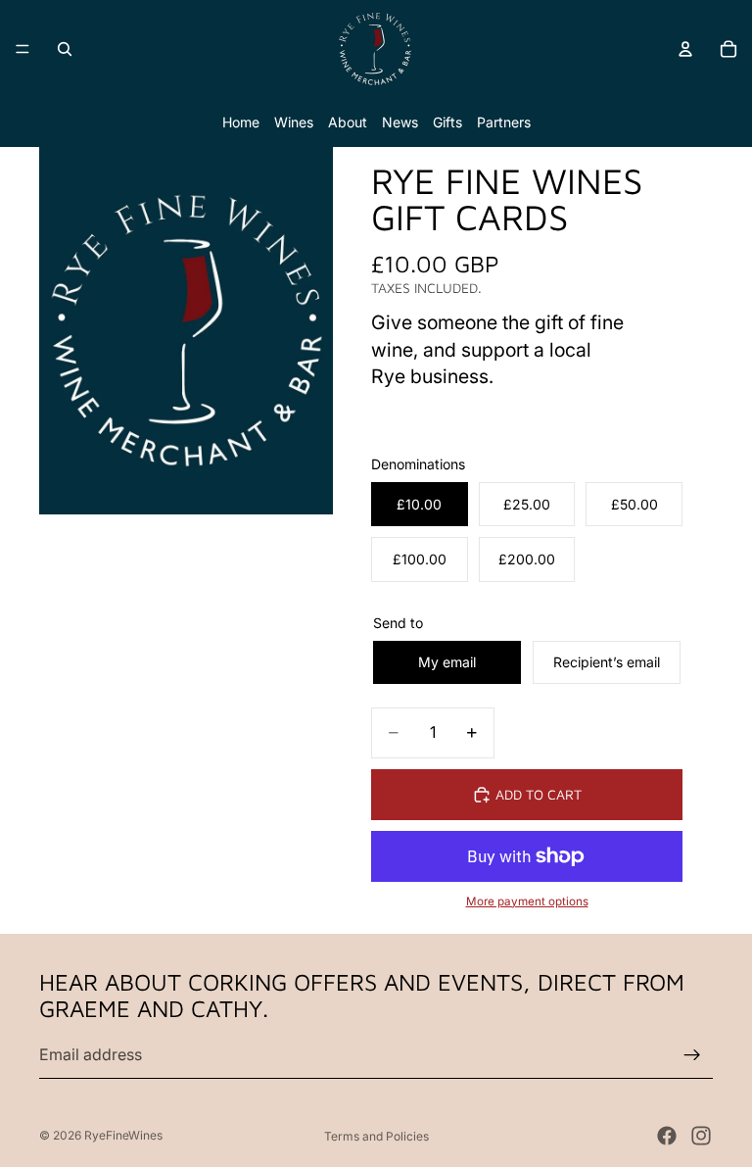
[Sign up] (692, 1055)
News (400, 122)
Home (240, 122)
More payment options (527, 901)
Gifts (447, 122)
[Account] (685, 49)
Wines (293, 122)
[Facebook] (667, 1135)
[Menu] (22, 49)
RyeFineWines (123, 1135)
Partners (504, 122)
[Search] (64, 49)
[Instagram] (701, 1135)
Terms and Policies (376, 1136)
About (347, 122)
